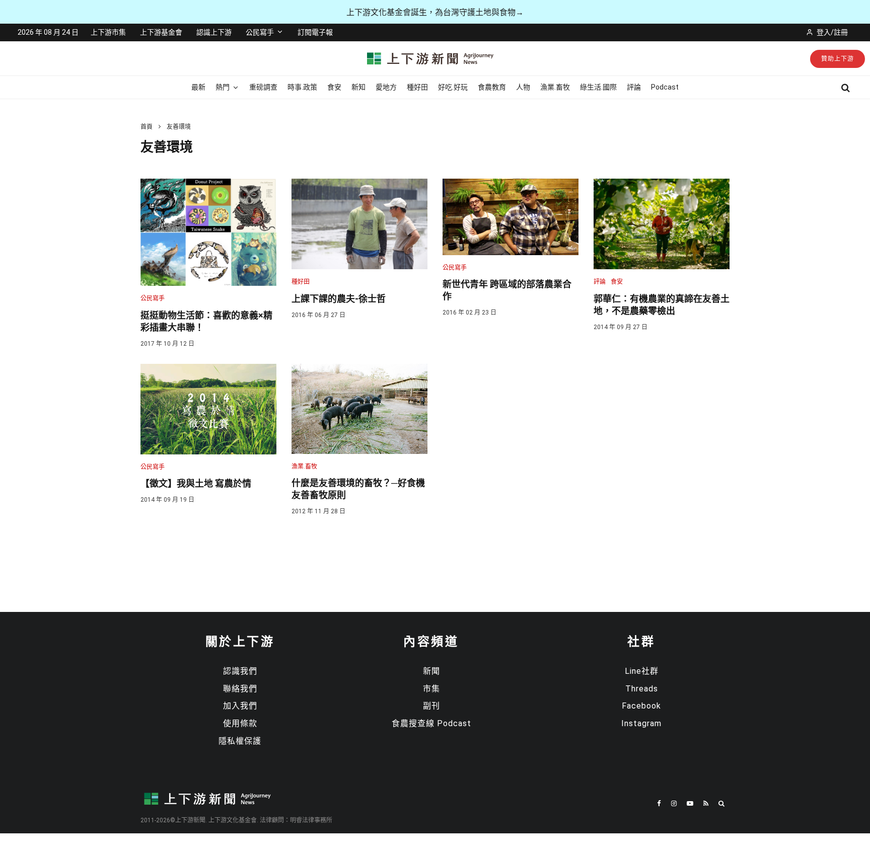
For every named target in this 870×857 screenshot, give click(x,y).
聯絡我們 (240, 688)
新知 (358, 87)
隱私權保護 (240, 741)
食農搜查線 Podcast (431, 723)
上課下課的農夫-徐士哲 (339, 298)
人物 (523, 87)
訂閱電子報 (315, 32)
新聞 (431, 671)
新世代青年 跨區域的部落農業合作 (507, 290)
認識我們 (240, 671)
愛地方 (386, 87)
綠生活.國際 (598, 87)
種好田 (417, 87)
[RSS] (705, 803)
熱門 (222, 87)
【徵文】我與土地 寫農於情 (195, 483)
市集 (431, 688)
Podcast (665, 87)
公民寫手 (260, 32)
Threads (641, 688)
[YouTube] (690, 803)
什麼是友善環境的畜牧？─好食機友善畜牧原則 (358, 489)
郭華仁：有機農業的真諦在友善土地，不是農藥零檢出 (662, 304)
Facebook (641, 706)
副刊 (431, 706)
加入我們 (240, 706)
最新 (198, 87)
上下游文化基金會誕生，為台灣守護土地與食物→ (435, 12)
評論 (634, 87)
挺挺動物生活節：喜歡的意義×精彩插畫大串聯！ (206, 321)
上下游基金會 (161, 32)
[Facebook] (659, 803)
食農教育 (492, 87)
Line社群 (642, 671)
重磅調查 (263, 87)
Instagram (641, 723)
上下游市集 (108, 32)
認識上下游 (214, 32)
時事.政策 (302, 87)
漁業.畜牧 (555, 87)
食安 (334, 87)
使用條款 (240, 723)
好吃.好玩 (453, 87)
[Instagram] (674, 803)
